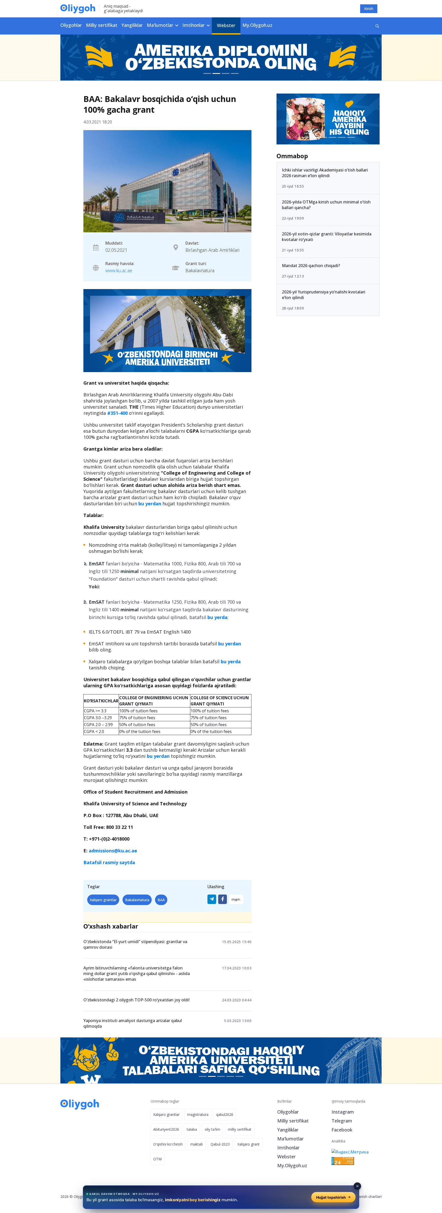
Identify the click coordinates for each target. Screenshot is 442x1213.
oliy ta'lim (212, 1129)
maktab (196, 1144)
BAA (161, 899)
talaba (192, 1129)
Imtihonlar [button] (194, 25)
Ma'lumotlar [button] (160, 25)
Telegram (342, 1121)
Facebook (342, 1130)
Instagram (343, 1112)
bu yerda (217, 617)
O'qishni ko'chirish (168, 1144)
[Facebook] (222, 899)
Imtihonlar (288, 1148)
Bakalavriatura (137, 899)
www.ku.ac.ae (118, 270)
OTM (157, 1159)
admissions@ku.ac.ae (113, 851)
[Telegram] (211, 899)
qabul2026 (224, 1114)
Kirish (368, 8)
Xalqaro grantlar (103, 899)
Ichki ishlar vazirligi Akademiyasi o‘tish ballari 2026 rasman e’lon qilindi (325, 172)
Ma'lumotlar (290, 1139)
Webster (226, 25)
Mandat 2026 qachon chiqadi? (311, 265)
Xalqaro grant (248, 1144)
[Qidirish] (377, 26)
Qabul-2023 (220, 1144)
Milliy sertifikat (101, 25)
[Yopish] (357, 1186)
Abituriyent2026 (166, 1129)
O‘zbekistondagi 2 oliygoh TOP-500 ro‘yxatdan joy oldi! (136, 1000)
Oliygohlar (71, 25)
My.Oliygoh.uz (257, 25)
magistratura (197, 1114)
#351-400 (117, 413)
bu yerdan (149, 503)
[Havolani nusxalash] (236, 899)
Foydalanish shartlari (365, 1196)
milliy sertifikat (239, 1129)
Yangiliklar (132, 25)
